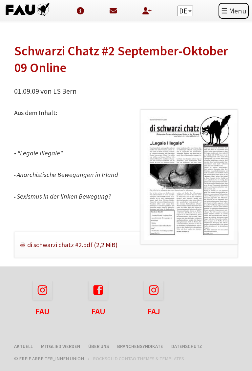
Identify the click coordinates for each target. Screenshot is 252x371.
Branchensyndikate (140, 346)
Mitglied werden (60, 346)
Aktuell (23, 346)
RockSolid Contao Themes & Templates (138, 358)
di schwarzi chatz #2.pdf (72, 245)
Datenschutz (186, 346)
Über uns (98, 346)
